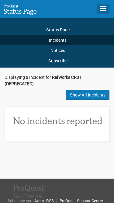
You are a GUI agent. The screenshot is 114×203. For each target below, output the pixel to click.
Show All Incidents (87, 95)
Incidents (58, 40)
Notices (57, 50)
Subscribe (57, 61)
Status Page (20, 11)
